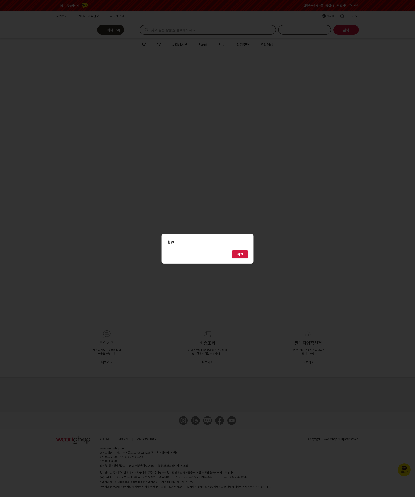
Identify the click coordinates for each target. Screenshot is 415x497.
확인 (240, 254)
